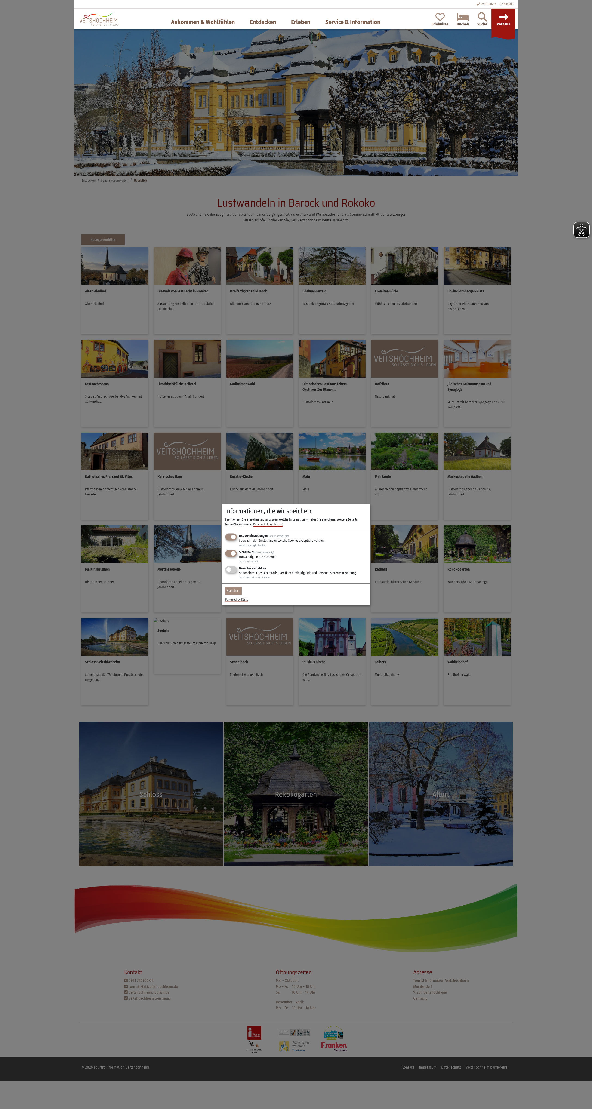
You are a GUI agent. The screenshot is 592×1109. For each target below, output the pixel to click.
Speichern (233, 591)
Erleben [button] (300, 22)
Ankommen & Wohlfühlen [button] (203, 22)
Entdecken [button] (263, 22)
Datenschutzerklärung (268, 524)
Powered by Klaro (236, 600)
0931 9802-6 (488, 4)
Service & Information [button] (352, 22)
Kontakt (508, 4)
